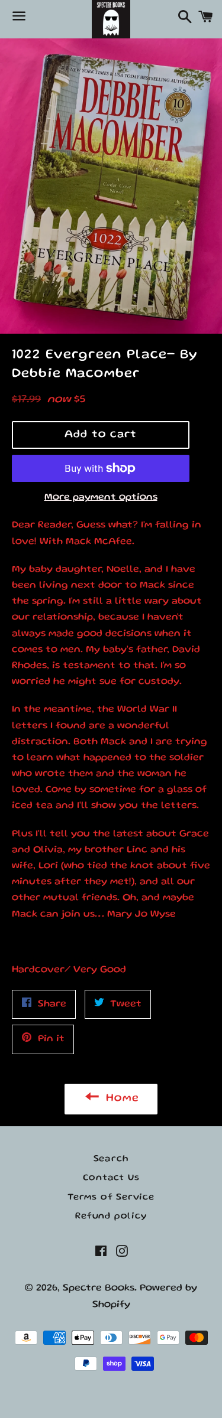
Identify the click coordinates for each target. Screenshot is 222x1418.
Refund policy (110, 1216)
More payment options (100, 497)
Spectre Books (98, 1288)
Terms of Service (111, 1198)
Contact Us (111, 1178)
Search (111, 1159)
